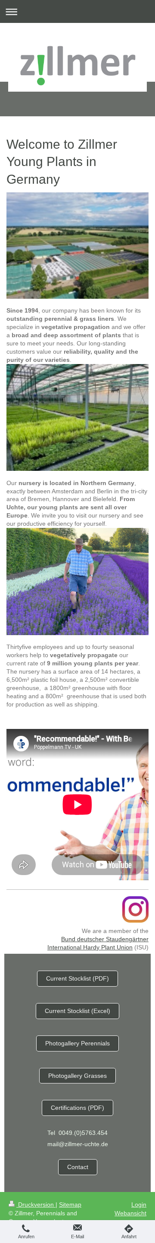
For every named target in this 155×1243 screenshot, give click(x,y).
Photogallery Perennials (77, 1043)
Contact (77, 1166)
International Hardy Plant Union (90, 947)
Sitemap (70, 1204)
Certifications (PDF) (77, 1107)
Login (138, 1204)
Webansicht (130, 1213)
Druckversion (36, 1204)
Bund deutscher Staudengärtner (105, 939)
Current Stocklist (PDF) (77, 978)
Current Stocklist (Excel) (77, 1010)
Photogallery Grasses (77, 1075)
